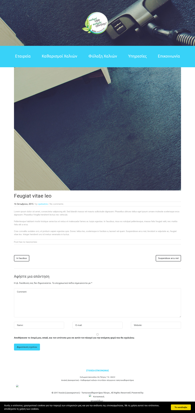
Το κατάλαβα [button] (181, 407)
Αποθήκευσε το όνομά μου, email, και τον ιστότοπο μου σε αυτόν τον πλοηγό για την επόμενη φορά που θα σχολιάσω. (74, 337)
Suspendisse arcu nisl (168, 258)
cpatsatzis (43, 204)
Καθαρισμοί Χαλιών (59, 56)
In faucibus (21, 258)
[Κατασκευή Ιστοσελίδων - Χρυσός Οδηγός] (97, 400)
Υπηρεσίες (137, 56)
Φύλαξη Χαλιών (102, 56)
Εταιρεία (23, 56)
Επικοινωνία (169, 56)
